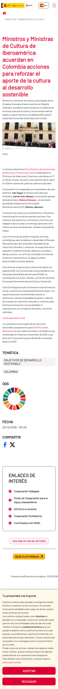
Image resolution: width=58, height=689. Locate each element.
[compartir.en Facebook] (5, 444)
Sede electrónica (27, 556)
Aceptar (29, 671)
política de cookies (11, 662)
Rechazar (29, 681)
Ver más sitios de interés (29, 541)
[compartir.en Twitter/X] (12, 444)
